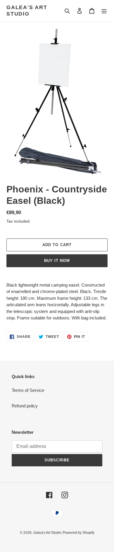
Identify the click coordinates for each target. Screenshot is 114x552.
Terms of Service (28, 390)
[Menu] (104, 10)
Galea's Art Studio (26, 10)
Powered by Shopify (78, 533)
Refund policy (25, 405)
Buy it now (57, 260)
